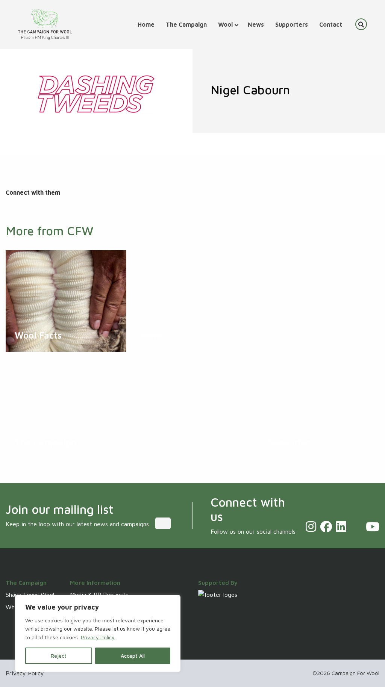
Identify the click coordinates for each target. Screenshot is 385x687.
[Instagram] (311, 526)
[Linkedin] (341, 526)
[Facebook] (326, 526)
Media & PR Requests (99, 594)
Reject (59, 655)
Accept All (133, 655)
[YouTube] (372, 526)
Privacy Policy (98, 637)
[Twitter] (356, 526)
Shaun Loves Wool (30, 594)
